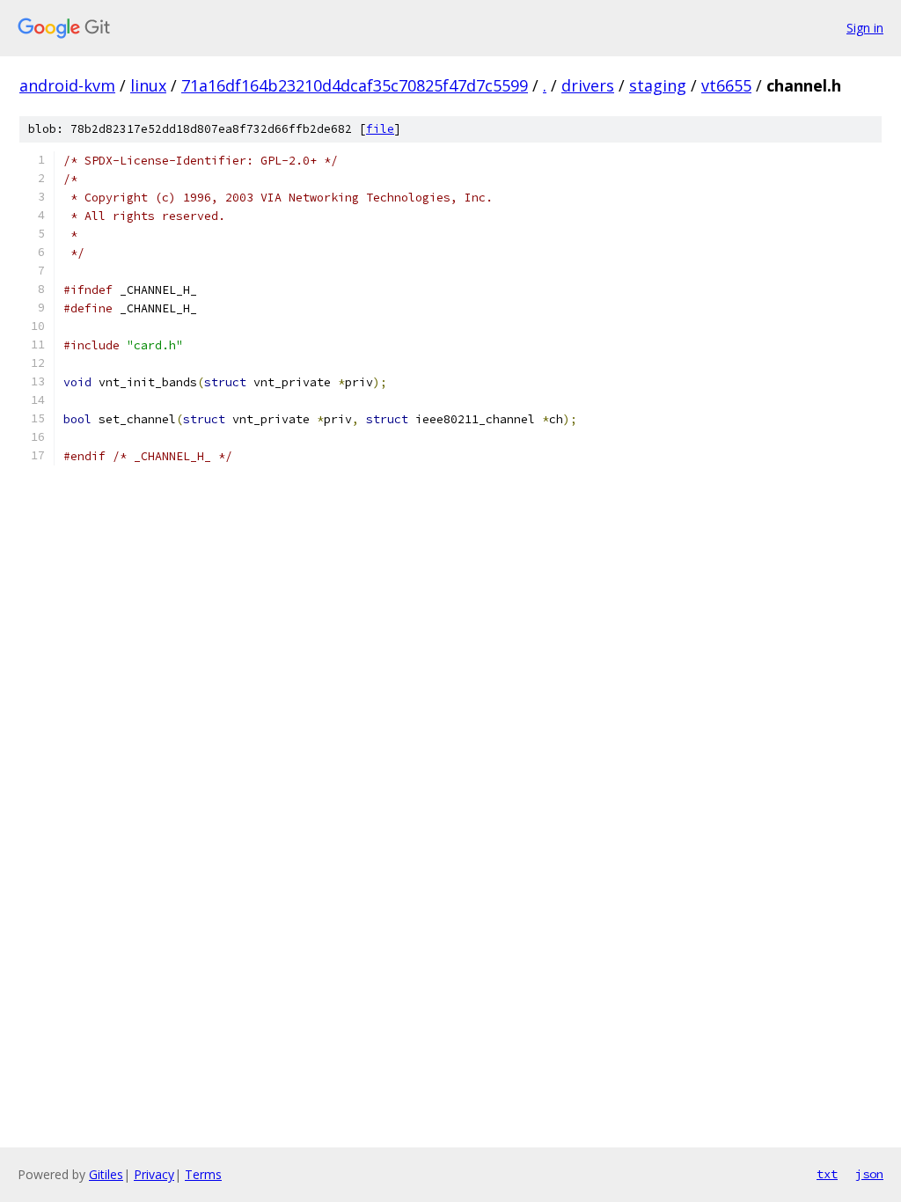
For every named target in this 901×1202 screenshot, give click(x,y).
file (380, 128)
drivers (587, 85)
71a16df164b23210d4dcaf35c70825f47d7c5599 (354, 85)
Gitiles (106, 1174)
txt (827, 1174)
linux (148, 85)
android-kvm (67, 85)
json (869, 1174)
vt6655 (726, 85)
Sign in (864, 27)
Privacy (154, 1174)
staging (657, 85)
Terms (203, 1174)
